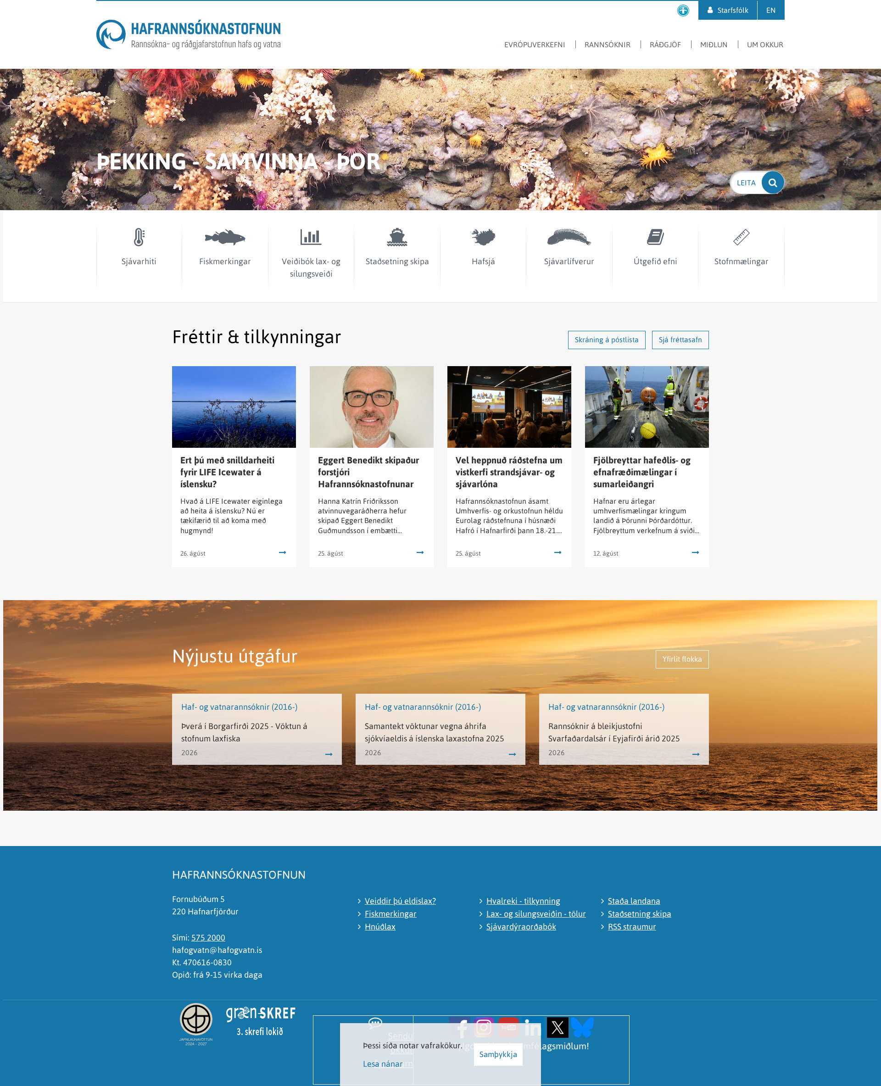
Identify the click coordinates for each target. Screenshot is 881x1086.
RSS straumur (632, 926)
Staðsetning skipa (639, 914)
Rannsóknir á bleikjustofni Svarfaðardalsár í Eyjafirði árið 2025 (614, 732)
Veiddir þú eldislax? (400, 901)
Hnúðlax (380, 926)
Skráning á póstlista (607, 339)
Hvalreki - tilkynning (523, 901)
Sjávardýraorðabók (521, 926)
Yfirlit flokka (682, 659)
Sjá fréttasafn (680, 339)
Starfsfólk (733, 10)
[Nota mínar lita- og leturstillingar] (683, 10)
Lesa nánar (383, 1064)
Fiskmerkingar (391, 914)
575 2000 (208, 937)
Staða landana (634, 901)
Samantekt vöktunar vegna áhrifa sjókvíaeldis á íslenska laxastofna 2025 (434, 732)
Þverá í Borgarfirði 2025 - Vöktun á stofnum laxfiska (244, 732)
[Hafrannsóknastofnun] (188, 36)
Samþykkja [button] (498, 1054)
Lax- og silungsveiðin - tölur (536, 914)
